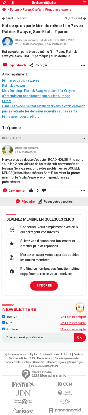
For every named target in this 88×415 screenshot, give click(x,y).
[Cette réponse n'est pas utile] (44, 190)
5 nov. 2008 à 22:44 (55, 44)
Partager (41, 65)
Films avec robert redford (21, 116)
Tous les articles (18, 358)
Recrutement (45, 358)
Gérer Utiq (38, 362)
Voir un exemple (73, 317)
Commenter (17, 190)
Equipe (34, 354)
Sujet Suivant (73, 18)
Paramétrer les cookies (18, 362)
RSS (32, 358)
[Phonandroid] (65, 410)
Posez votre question (58, 201)
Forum (14, 9)
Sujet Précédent (17, 18)
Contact (78, 354)
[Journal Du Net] (23, 393)
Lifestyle (11, 317)
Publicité (66, 354)
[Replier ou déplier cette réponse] (83, 138)
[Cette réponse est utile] (31, 190)
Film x (6, 101)
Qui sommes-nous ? (16, 354)
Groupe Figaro (76, 362)
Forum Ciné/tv (32, 9)
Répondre (28, 201)
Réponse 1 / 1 (11, 138)
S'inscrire (44, 285)
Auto (8, 323)
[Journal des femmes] (23, 384)
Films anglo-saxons (58, 9)
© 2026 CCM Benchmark (44, 366)
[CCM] (65, 384)
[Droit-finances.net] (65, 393)
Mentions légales (56, 362)
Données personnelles (67, 358)
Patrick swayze (13, 86)
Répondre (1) (17, 65)
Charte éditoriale (49, 354)
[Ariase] (23, 410)
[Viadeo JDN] (65, 401)
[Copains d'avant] (23, 401)
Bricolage (11, 329)
